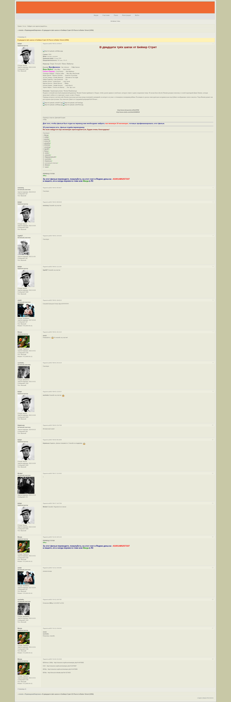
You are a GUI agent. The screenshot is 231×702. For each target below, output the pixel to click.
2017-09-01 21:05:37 (56, 391)
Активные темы (115, 21)
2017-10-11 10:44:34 (55, 628)
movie (21, 30)
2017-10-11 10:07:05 (55, 599)
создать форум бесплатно (205, 698)
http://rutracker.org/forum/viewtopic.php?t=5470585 (62, 669)
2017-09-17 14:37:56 (56, 503)
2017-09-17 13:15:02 (56, 473)
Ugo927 (20, 236)
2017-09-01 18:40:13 (56, 300)
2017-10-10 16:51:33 (56, 537)
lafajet (20, 44)
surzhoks (21, 363)
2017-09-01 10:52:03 (56, 235)
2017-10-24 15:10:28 (56, 659)
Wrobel (20, 473)
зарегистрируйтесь (41, 26)
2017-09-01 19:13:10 (56, 332)
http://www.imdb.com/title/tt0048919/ (128, 112)
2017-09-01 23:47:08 (56, 425)
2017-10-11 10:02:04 (55, 567)
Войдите (29, 26)
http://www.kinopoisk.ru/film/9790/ (128, 110)
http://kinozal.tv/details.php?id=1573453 (59, 672)
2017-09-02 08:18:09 (56, 439)
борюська (21, 425)
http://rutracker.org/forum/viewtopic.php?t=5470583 (69, 662)
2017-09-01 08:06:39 (56, 202)
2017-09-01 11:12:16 (55, 266)
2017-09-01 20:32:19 (56, 362)
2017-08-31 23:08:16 (56, 43)
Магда (20, 332)
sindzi (20, 300)
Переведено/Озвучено (33, 30)
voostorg (21, 188)
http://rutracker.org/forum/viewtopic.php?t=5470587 (62, 666)
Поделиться (46, 43)
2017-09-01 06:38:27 (56, 187)
